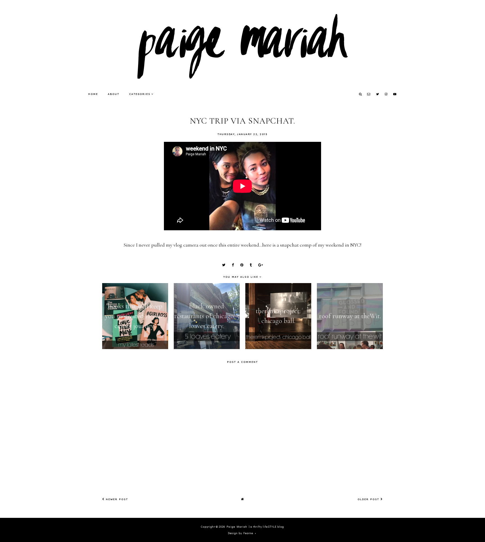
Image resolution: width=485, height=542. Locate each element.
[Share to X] (223, 265)
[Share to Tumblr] (251, 265)
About (113, 93)
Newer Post (116, 499)
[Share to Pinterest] (241, 265)
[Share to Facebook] (233, 265)
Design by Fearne (240, 533)
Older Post (369, 499)
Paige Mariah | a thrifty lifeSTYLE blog (255, 527)
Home (93, 93)
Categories (139, 93)
